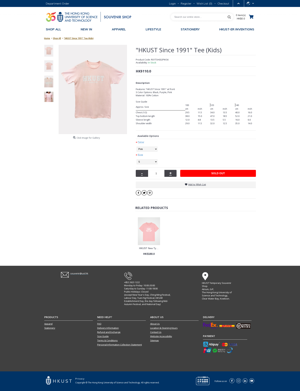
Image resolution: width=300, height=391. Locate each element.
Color (141, 142)
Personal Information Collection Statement (119, 344)
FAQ (99, 323)
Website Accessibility (161, 336)
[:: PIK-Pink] (50, 52)
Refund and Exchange (108, 332)
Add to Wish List (197, 184)
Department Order (57, 3)
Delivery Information (108, 328)
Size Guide (103, 336)
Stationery (49, 328)
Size (140, 155)
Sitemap (154, 340)
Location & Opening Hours (164, 328)
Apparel (48, 323)
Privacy (80, 378)
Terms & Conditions (107, 340)
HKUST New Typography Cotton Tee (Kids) (149, 248)
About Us (155, 323)
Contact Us (155, 332)
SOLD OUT (218, 173)
